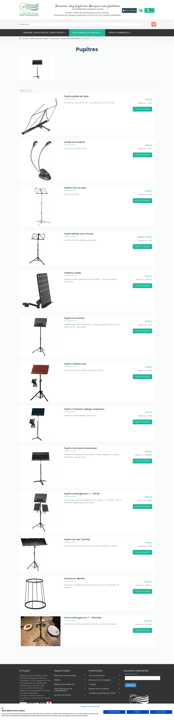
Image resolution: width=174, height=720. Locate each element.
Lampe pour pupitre (74, 142)
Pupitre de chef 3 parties (77, 539)
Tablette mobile (72, 272)
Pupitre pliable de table (76, 96)
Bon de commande (62, 695)
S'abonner (130, 685)
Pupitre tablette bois (75, 363)
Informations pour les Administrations (63, 690)
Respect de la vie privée (99, 689)
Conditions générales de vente (102, 693)
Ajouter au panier (142, 109)
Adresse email (131, 674)
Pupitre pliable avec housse (78, 233)
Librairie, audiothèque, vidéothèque (43, 32)
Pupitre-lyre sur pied (75, 187)
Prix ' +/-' (24, 91)
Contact (92, 684)
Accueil (25, 38)
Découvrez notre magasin (100, 680)
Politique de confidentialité (90, 706)
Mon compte (130, 10)
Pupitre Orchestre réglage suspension (84, 409)
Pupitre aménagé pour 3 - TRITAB (82, 493)
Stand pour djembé (74, 578)
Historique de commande (65, 675)
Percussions (55, 38)
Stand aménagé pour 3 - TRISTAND (82, 617)
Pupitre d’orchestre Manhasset (80, 448)
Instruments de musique (86, 32)
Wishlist (57, 680)
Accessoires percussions (71, 38)
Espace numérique (119, 32)
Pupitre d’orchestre (74, 318)
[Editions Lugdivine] (29, 9)
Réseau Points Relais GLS (64, 684)
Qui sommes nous (97, 675)
